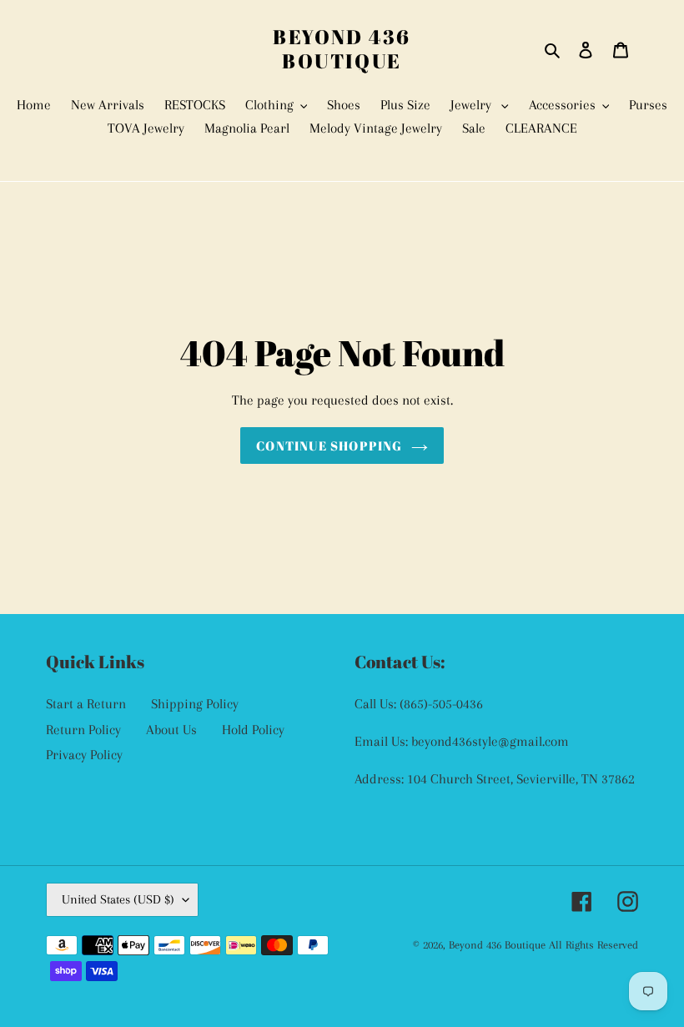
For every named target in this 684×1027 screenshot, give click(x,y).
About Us (171, 730)
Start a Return (86, 704)
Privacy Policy (84, 755)
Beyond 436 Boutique (341, 49)
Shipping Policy (195, 704)
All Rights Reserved (593, 945)
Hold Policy (253, 730)
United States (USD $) (118, 899)
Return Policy (83, 730)
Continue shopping (329, 445)
